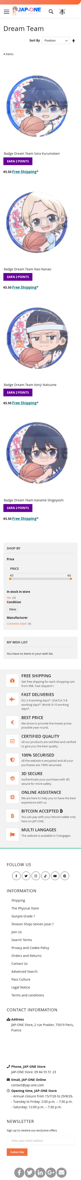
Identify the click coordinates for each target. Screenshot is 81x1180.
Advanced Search (24, 971)
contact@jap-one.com (27, 1085)
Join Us (16, 932)
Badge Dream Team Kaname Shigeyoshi (34, 500)
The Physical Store (25, 908)
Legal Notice (20, 987)
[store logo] (26, 11)
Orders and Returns (26, 955)
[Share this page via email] (61, 1173)
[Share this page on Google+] (51, 1173)
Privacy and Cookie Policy (30, 948)
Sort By (34, 40)
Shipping (18, 900)
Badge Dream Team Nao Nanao (27, 269)
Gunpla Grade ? (23, 916)
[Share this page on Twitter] (30, 1173)
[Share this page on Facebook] (19, 1173)
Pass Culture (20, 979)
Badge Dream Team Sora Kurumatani (32, 153)
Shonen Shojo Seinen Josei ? (32, 924)
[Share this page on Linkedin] (40, 1173)
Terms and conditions (27, 995)
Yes (11, 598)
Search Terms (21, 940)
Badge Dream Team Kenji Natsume (30, 385)
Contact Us (19, 963)
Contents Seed (19, 624)
